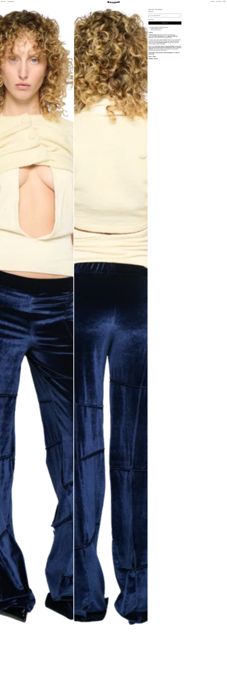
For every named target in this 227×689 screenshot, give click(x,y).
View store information (155, 30)
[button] (11, 1)
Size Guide (151, 19)
